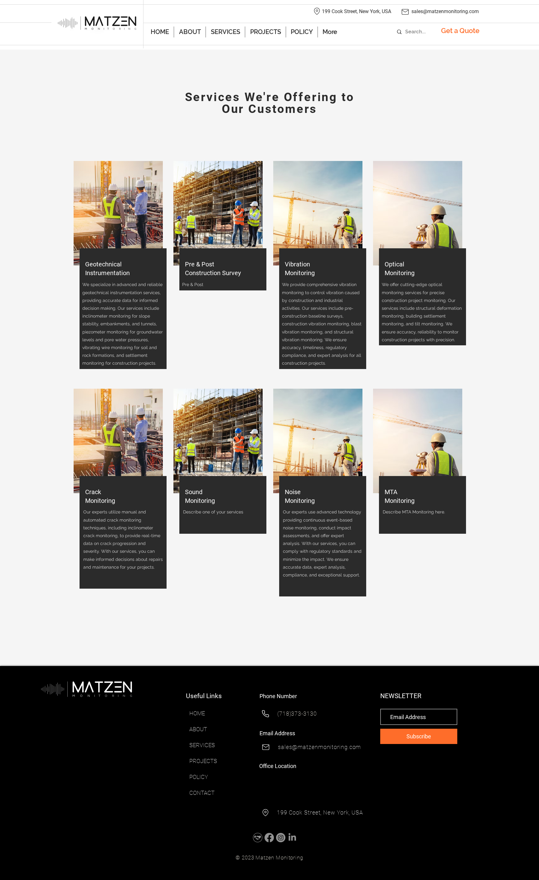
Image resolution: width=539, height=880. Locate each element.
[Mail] (405, 12)
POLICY (198, 777)
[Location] (317, 11)
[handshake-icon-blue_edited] (257, 837)
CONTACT (202, 793)
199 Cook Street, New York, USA (356, 11)
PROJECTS (203, 761)
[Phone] (265, 713)
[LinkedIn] (292, 837)
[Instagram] (280, 837)
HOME (197, 713)
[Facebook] (269, 837)
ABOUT (198, 729)
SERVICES (202, 745)
